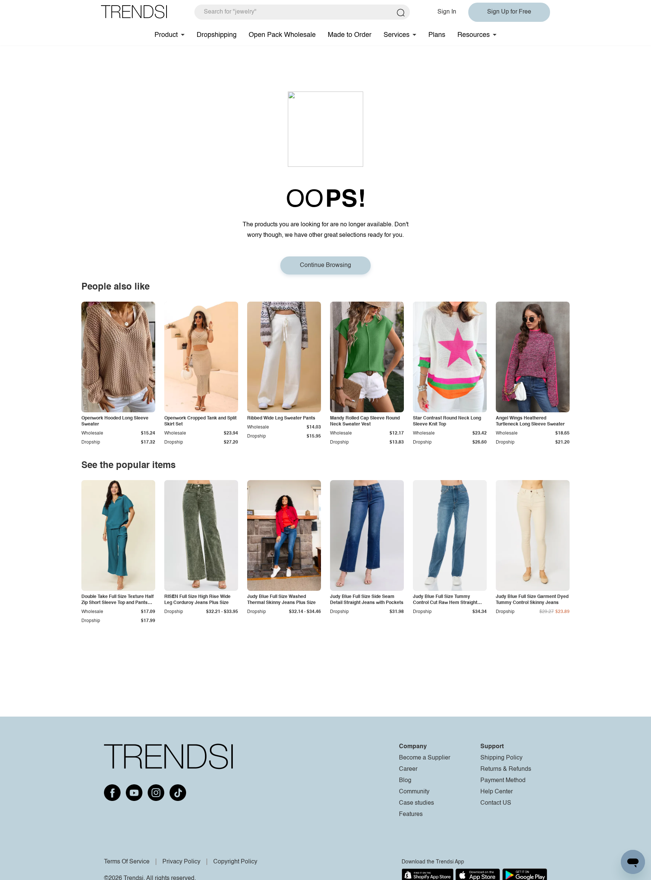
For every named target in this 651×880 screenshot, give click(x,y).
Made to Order (349, 35)
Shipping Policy (501, 758)
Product (166, 35)
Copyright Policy (235, 862)
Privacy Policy (181, 862)
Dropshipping (217, 35)
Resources (473, 35)
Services (397, 35)
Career (408, 769)
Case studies (416, 803)
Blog (405, 781)
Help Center (496, 792)
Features (411, 814)
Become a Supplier (424, 758)
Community (414, 792)
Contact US (495, 803)
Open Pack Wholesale (282, 35)
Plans (436, 35)
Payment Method (503, 781)
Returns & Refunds (505, 769)
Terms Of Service (127, 862)
